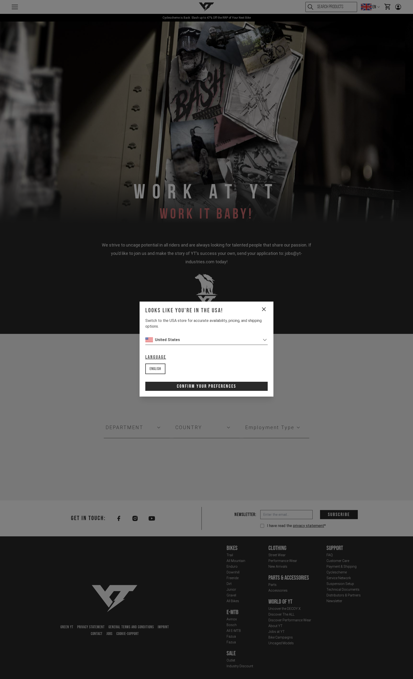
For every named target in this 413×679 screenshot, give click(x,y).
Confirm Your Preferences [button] (206, 386)
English (155, 369)
